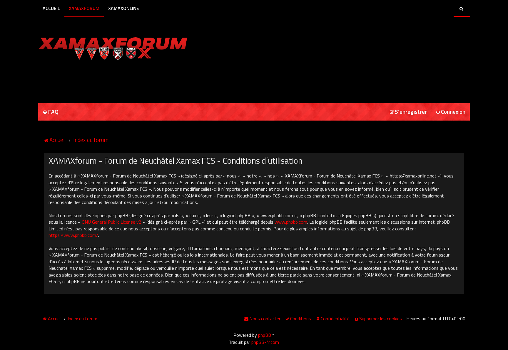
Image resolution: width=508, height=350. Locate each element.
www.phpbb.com (291, 222)
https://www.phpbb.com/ (73, 235)
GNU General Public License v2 (111, 222)
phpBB (264, 335)
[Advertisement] (107, 79)
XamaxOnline (123, 8)
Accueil (51, 8)
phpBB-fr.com (265, 342)
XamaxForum (84, 8)
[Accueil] (112, 47)
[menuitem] (50, 112)
